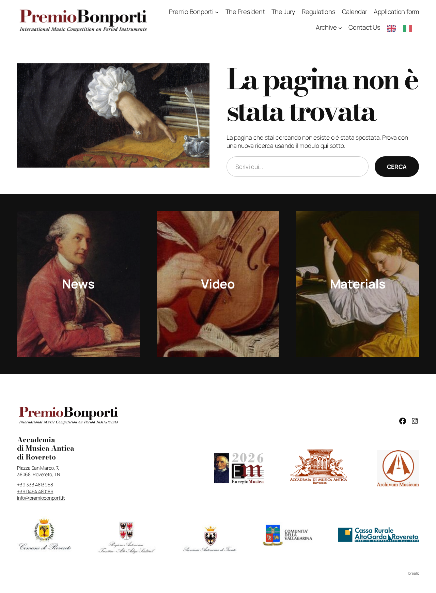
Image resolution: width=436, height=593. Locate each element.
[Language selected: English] (403, 27)
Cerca (397, 166)
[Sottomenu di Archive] (340, 28)
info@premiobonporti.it (41, 498)
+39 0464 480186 (35, 491)
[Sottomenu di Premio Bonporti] (217, 12)
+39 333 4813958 (35, 484)
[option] (409, 28)
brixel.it (413, 573)
